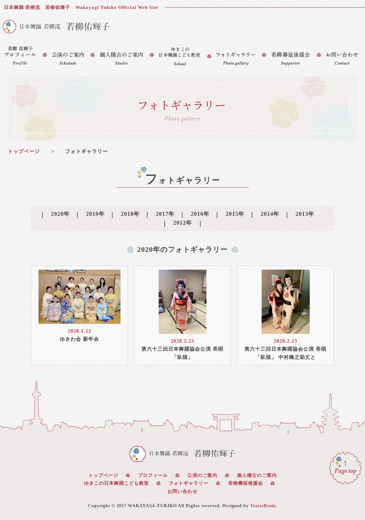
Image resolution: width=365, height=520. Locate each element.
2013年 (304, 214)
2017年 (165, 214)
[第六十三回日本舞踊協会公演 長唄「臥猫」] (182, 329)
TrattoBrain (263, 505)
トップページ (24, 151)
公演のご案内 (202, 475)
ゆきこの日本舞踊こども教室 (116, 483)
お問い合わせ (182, 491)
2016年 (200, 214)
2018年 (130, 214)
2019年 (95, 214)
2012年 (182, 223)
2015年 (235, 214)
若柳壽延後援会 (245, 483)
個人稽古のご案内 (257, 475)
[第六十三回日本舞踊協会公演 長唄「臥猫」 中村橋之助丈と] (286, 329)
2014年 (270, 214)
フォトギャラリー (189, 483)
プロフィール (153, 475)
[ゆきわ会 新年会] (79, 319)
